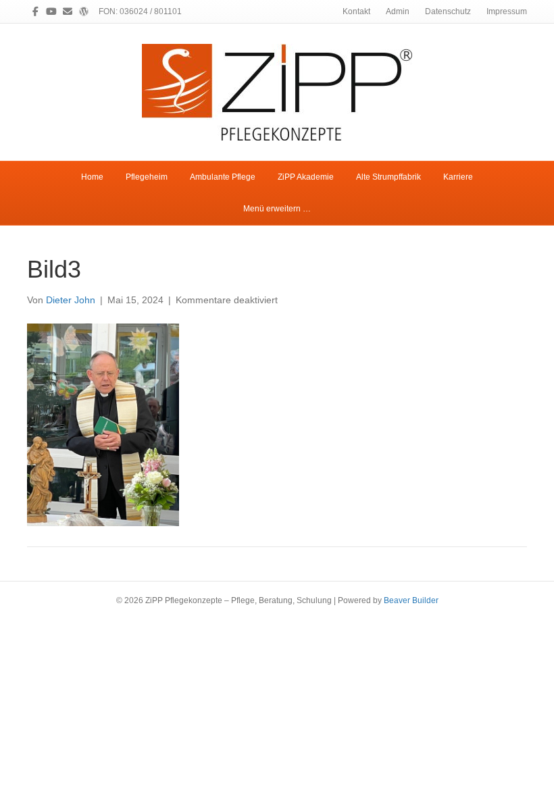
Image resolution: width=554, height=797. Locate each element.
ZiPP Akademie (306, 177)
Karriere (458, 177)
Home (92, 177)
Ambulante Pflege (222, 177)
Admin (397, 11)
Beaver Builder (411, 600)
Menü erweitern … (277, 208)
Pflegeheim (147, 177)
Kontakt (356, 11)
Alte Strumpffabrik (388, 177)
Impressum (506, 11)
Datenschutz (448, 11)
